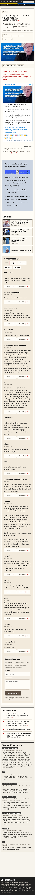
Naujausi (13, 263)
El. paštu (21, 36)
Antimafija (20, 4)
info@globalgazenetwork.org (11, 889)
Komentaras (9, 678)
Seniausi (22, 263)
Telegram (15, 36)
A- (3, 65)
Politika (14, 4)
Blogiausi (17, 267)
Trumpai (9, 4)
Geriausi (7, 267)
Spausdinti (20, 65)
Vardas (7, 670)
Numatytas (9, 65)
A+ (15, 65)
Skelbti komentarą (13, 693)
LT (21, 1)
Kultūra (26, 4)
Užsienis (31, 4)
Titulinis (3, 4)
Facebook (8, 36)
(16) (18, 20)
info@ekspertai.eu (13, 153)
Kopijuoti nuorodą (7, 39)
